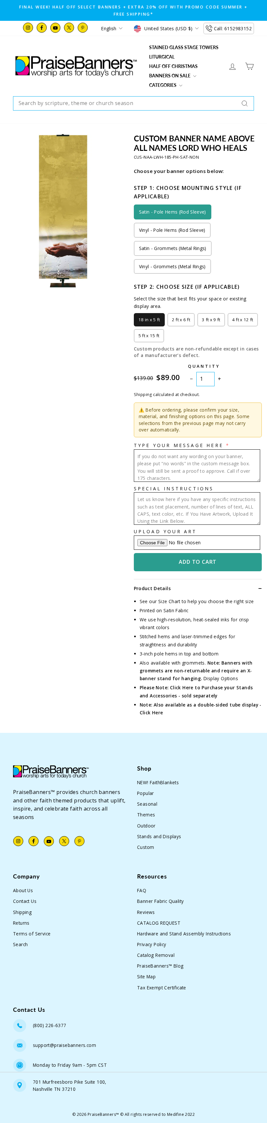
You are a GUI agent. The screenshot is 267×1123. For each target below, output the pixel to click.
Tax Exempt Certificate (161, 987)
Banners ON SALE (170, 75)
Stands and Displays (159, 836)
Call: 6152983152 (233, 28)
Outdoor (146, 826)
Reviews (146, 912)
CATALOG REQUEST (158, 923)
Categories (163, 85)
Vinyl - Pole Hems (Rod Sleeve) (172, 230)
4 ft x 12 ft (242, 320)
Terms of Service (31, 934)
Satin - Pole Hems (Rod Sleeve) (172, 212)
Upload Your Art (165, 531)
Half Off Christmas (173, 66)
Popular (145, 793)
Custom (145, 847)
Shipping (22, 912)
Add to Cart (198, 561)
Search (20, 944)
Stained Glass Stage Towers (183, 47)
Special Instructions (174, 488)
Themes (146, 815)
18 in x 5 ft (149, 320)
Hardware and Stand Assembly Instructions (184, 934)
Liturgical (162, 56)
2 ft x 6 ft (181, 320)
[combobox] (133, 103)
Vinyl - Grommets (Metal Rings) (172, 266)
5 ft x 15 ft (149, 335)
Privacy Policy (151, 944)
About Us (23, 890)
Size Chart (169, 601)
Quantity (204, 366)
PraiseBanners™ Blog (160, 966)
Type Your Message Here (178, 445)
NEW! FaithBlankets (158, 782)
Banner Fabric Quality (160, 901)
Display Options (221, 678)
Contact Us (24, 901)
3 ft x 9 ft (211, 320)
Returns (21, 923)
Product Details (152, 588)
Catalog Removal (156, 955)
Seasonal (147, 804)
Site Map (146, 976)
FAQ (141, 890)
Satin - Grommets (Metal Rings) (172, 248)
